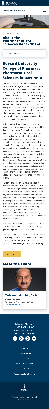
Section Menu (15, 53)
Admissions (24, 358)
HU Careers (24, 369)
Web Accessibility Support (24, 374)
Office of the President (24, 363)
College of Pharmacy (14, 10)
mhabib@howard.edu (13, 304)
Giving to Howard (24, 353)
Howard (24, 348)
